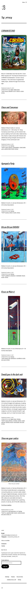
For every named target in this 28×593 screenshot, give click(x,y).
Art (9, 89)
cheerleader (18, 275)
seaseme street (10, 512)
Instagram (3, 543)
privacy (3, 92)
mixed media (22, 147)
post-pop (3, 359)
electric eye (7, 358)
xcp (14, 91)
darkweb (3, 422)
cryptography (16, 147)
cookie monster (21, 512)
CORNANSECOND (8, 30)
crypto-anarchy (8, 147)
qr (10, 514)
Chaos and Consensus (9, 107)
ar (15, 91)
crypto (23, 420)
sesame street (7, 149)
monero (19, 420)
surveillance (19, 358)
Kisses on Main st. (8, 291)
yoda (2, 149)
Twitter (3, 545)
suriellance (7, 275)
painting (8, 422)
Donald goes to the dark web (12, 374)
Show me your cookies (9, 438)
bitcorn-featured (9, 91)
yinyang (7, 212)
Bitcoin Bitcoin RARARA (10, 227)
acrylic (14, 212)
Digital (11, 89)
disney (15, 420)
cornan (22, 91)
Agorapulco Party (7, 163)
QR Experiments (12, 511)
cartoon (11, 212)
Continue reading (6, 505)
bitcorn (18, 91)
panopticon (13, 275)
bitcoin (12, 149)
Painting (12, 145)
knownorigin (16, 422)
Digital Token (17, 89)
